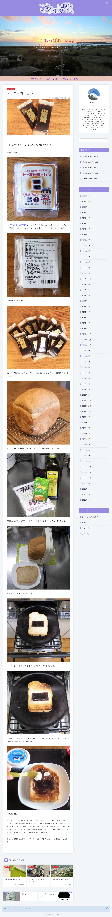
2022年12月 (86, 400)
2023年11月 (86, 340)
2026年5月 (86, 207)
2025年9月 (86, 229)
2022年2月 (86, 456)
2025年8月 (86, 234)
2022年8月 (86, 423)
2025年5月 (86, 251)
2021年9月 (86, 483)
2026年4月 (86, 212)
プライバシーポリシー (72, 79)
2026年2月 (86, 218)
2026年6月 (86, 201)
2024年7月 (86, 295)
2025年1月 (86, 273)
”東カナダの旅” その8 (90, 162)
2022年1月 (86, 461)
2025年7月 (86, 240)
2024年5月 (86, 306)
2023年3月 (86, 384)
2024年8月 (86, 290)
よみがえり (86, 534)
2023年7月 (86, 362)
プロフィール (36, 79)
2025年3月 (86, 262)
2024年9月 (86, 284)
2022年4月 (86, 445)
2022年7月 (86, 428)
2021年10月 (86, 478)
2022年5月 (86, 439)
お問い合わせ (52, 79)
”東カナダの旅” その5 (90, 179)
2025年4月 (86, 257)
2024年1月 (86, 328)
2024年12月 (86, 279)
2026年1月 (86, 223)
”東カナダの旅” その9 (90, 156)
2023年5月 (86, 373)
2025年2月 (86, 268)
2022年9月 (86, 417)
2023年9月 (86, 351)
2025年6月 (86, 246)
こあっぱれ (11, 89)
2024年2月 (86, 323)
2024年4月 (86, 312)
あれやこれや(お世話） (91, 517)
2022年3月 (86, 450)
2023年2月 (86, 389)
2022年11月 (86, 406)
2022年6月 (86, 434)
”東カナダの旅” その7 (90, 167)
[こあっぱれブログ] (56, 15)
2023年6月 (86, 367)
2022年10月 (86, 411)
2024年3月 (86, 317)
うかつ (84, 523)
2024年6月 (86, 301)
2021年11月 (86, 472)
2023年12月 (86, 334)
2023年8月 (86, 356)
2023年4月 (86, 378)
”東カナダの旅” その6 (90, 173)
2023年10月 (86, 345)
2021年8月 (86, 489)
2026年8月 (86, 196)
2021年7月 (86, 494)
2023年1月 (86, 395)
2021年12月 (86, 467)
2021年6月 (86, 500)
